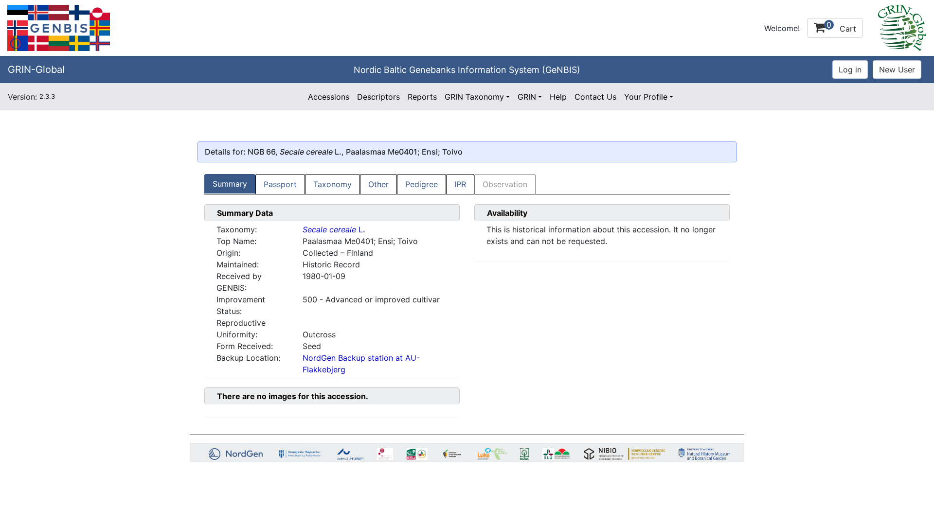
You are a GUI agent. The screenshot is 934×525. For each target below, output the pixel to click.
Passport (280, 184)
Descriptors (378, 97)
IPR (460, 184)
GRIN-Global (36, 69)
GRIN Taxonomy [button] (474, 97)
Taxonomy (332, 184)
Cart (841, 27)
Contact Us (595, 97)
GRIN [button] (527, 97)
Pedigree (421, 184)
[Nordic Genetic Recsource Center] (58, 27)
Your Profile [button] (645, 97)
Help (558, 97)
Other (378, 184)
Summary (230, 184)
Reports (422, 97)
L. (334, 229)
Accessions (328, 97)
